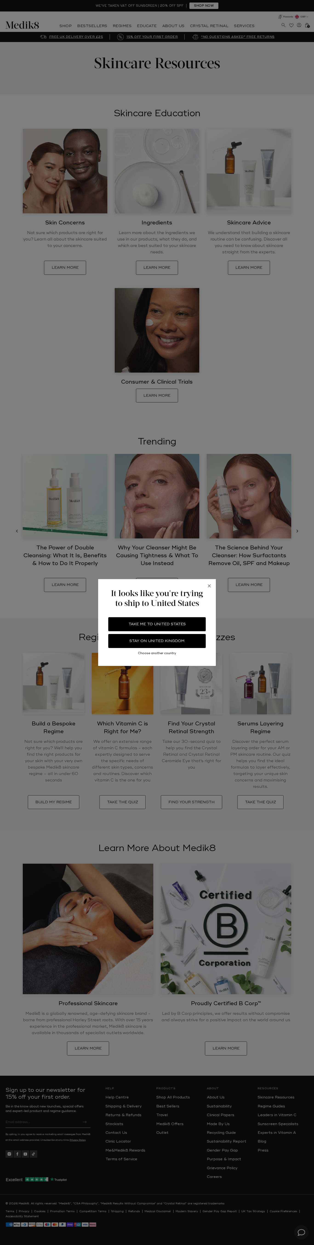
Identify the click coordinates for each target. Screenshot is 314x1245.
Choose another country (157, 653)
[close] (209, 585)
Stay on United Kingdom (157, 641)
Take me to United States (157, 624)
